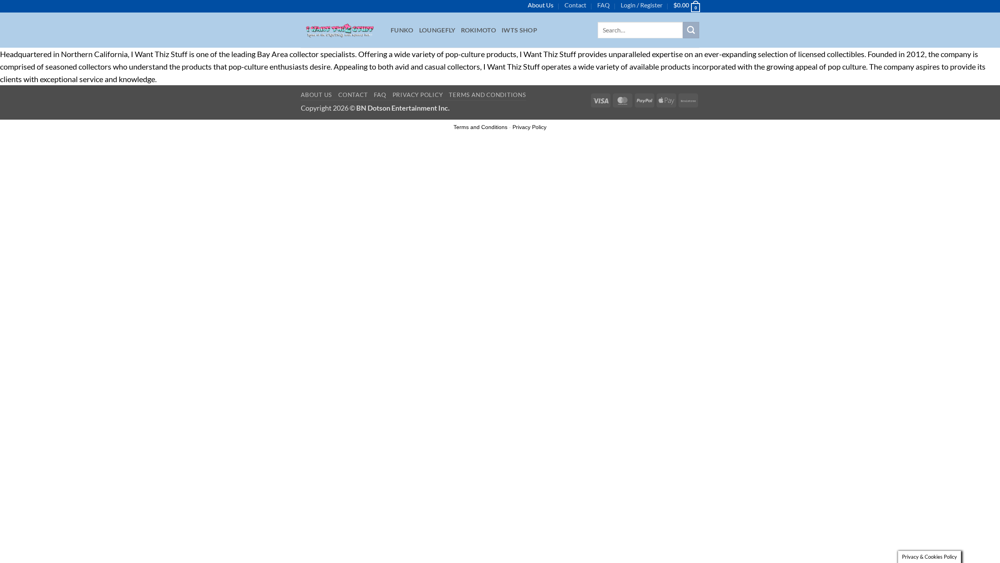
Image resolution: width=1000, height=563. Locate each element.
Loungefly (437, 30)
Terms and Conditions (487, 94)
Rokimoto (478, 30)
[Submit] (691, 30)
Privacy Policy (418, 94)
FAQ (603, 5)
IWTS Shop (519, 30)
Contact (575, 5)
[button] (641, 5)
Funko (402, 30)
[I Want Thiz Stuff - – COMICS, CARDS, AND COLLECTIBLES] (340, 30)
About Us (541, 5)
